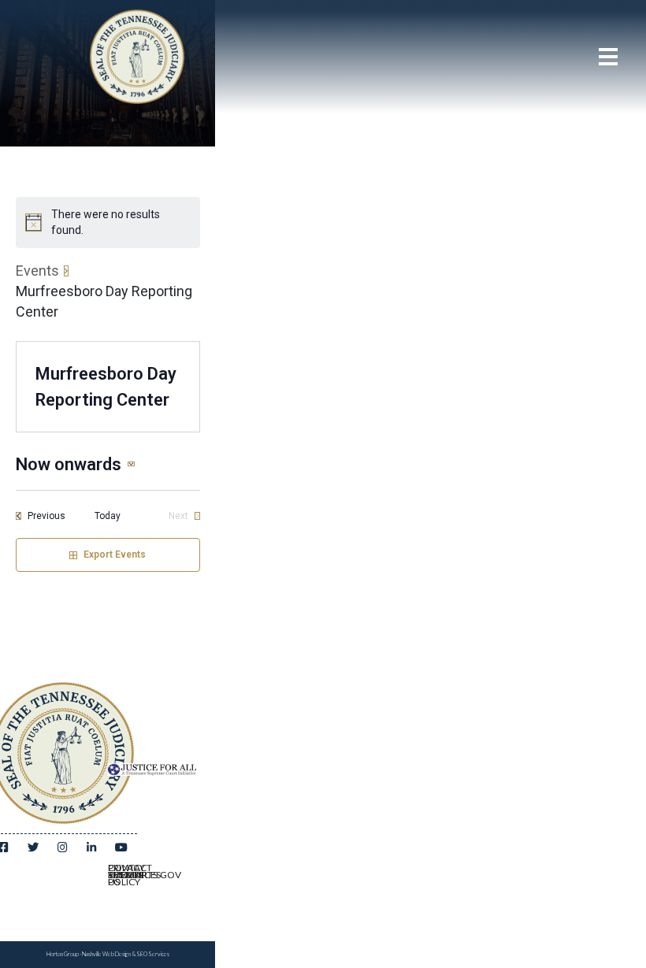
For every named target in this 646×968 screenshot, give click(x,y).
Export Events (115, 554)
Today (108, 515)
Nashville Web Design (106, 954)
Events (37, 270)
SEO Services (152, 954)
